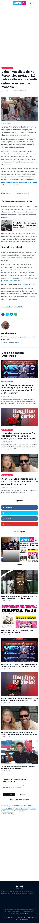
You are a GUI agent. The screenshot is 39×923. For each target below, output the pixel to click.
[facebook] (3, 314)
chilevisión (6, 811)
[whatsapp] (15, 314)
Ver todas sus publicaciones (11, 342)
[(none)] (5, 325)
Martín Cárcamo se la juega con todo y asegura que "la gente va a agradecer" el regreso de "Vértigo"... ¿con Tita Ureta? (19, 389)
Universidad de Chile (21, 808)
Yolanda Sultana (7, 808)
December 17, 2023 (29, 284)
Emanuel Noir (18, 306)
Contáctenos (32, 917)
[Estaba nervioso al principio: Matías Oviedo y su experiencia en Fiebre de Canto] (19, 752)
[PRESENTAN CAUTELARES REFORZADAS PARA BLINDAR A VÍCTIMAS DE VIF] (20, 549)
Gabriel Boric (15, 805)
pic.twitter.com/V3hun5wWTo (11, 281)
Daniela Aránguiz (8, 813)
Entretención (8, 355)
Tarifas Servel (20, 917)
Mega (23, 811)
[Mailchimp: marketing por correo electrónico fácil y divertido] (23, 796)
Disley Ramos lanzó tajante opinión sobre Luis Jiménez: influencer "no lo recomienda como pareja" (19, 481)
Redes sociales (27, 805)
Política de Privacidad (21, 919)
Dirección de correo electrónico (12, 787)
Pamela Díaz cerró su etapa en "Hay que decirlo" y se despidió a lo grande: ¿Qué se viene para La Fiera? (19, 436)
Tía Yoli (33, 808)
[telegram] (11, 314)
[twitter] (7, 314)
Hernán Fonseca (7, 90)
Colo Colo (5, 805)
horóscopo (15, 811)
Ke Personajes (19, 142)
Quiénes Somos (8, 917)
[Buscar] (33, 3)
